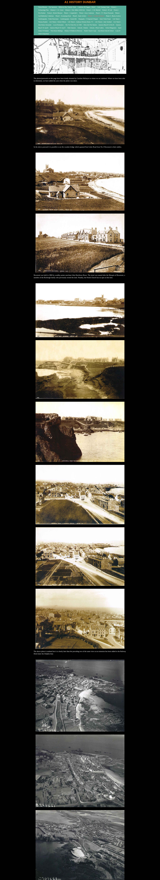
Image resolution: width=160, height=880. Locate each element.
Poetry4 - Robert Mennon (54, 13)
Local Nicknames (58, 25)
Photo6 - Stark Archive (79, 16)
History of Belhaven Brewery (73, 31)
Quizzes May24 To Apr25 (57, 28)
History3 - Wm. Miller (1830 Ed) (75, 10)
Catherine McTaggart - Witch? (86, 7)
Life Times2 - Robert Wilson (57, 22)
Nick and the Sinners (90, 25)
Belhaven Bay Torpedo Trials (67, 7)
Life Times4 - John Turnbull (103, 22)
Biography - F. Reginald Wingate (88, 19)
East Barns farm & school (106, 31)
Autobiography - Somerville (68, 19)
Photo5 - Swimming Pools (63, 16)
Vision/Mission (42, 7)
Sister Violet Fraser (105, 19)
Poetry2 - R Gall (107, 10)
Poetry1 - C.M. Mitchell (93, 10)
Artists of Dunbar (43, 31)
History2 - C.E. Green (56, 10)
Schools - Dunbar (83, 28)
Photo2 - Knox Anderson (86, 13)
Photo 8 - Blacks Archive (113, 16)
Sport (119, 28)
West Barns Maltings (57, 31)
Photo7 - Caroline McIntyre (96, 16)
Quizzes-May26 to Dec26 (106, 25)
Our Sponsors (53, 7)
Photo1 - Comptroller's (70, 13)
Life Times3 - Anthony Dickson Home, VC (80, 22)
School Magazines (111, 28)
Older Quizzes (71, 28)
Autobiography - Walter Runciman (48, 19)
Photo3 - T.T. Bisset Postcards (104, 13)
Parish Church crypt (90, 31)
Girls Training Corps (103, 7)
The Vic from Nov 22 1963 (73, 25)
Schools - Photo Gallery (97, 28)
